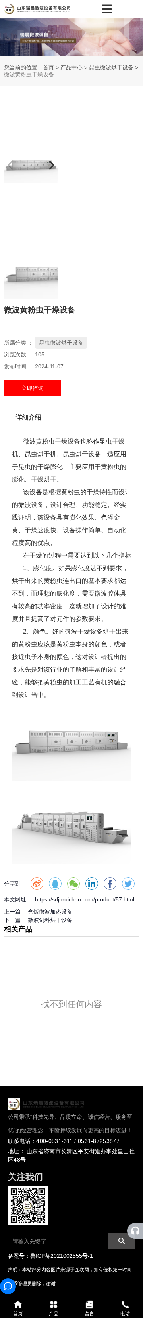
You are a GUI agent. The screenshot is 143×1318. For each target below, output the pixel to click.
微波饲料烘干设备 (50, 920)
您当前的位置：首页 (30, 68)
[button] (51, 165)
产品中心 (71, 68)
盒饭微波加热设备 (50, 912)
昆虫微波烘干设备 (111, 68)
